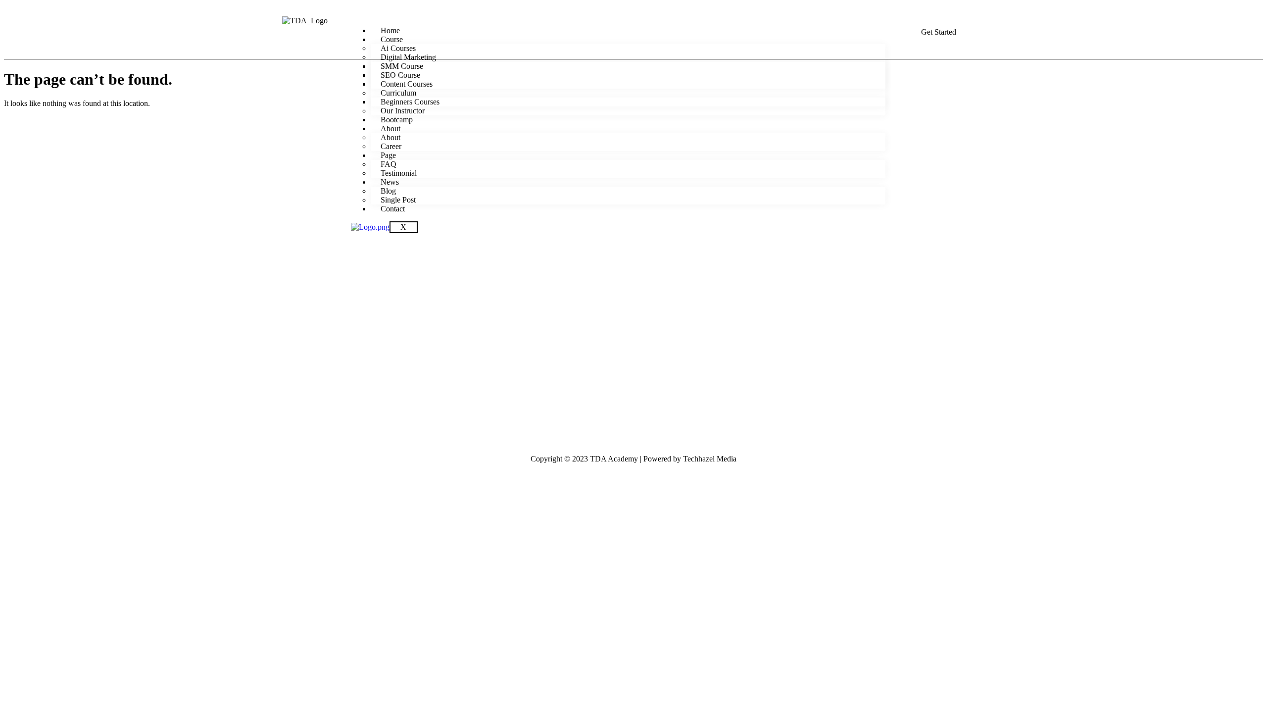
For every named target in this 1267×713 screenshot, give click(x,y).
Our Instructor (403, 110)
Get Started (938, 32)
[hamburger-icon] (882, 26)
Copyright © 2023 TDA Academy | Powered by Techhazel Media (633, 459)
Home (390, 30)
